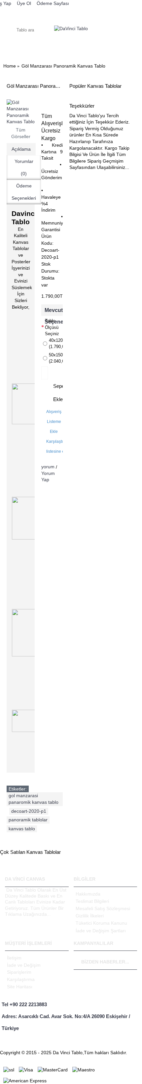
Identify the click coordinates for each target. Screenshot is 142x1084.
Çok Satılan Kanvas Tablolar (30, 852)
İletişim (14, 957)
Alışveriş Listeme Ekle (53, 421)
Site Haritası (19, 986)
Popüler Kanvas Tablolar (95, 86)
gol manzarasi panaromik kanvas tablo (33, 799)
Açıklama (21, 149)
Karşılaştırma (21, 979)
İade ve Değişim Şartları (101, 930)
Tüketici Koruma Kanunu (101, 923)
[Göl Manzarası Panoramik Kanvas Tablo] (21, 112)
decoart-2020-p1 (28, 811)
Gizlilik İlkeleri (90, 915)
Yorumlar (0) (24, 167)
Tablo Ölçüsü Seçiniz (52, 327)
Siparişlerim (19, 972)
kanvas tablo (22, 828)
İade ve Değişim (24, 965)
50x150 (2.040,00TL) (56, 358)
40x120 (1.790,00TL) (56, 343)
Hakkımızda (88, 894)
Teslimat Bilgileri (92, 901)
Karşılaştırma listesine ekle (58, 446)
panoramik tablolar (28, 819)
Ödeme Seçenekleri (24, 192)
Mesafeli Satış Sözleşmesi (103, 908)
